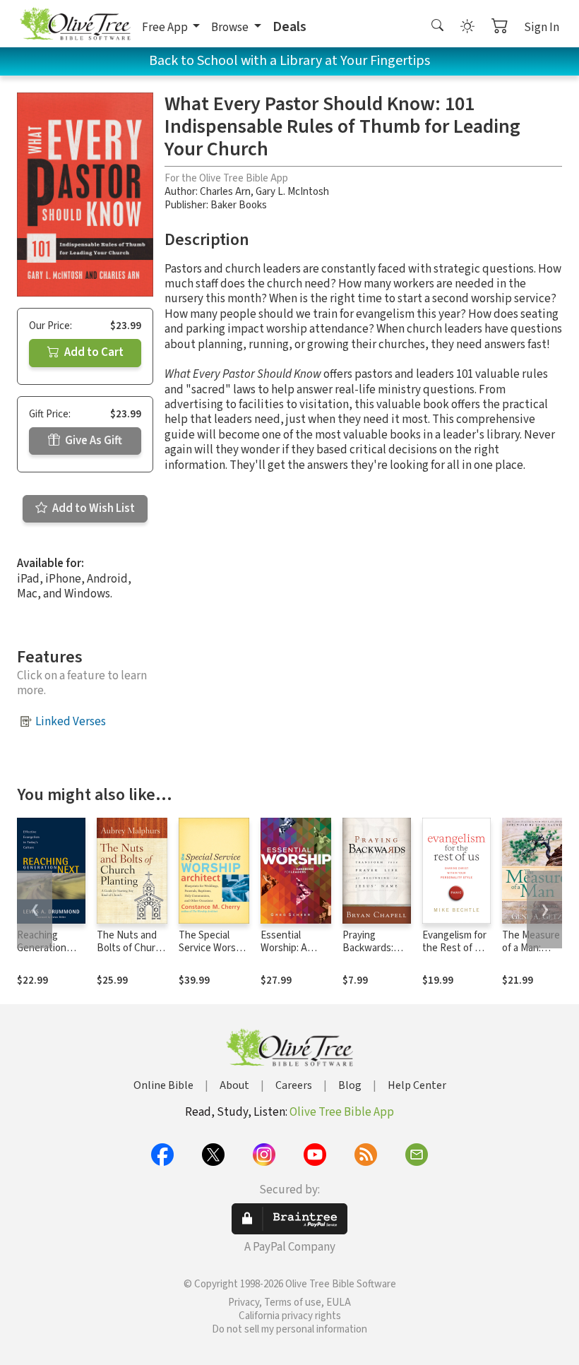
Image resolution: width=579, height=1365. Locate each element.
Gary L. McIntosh (292, 191)
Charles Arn (225, 191)
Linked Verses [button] (70, 721)
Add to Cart (93, 352)
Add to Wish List (92, 508)
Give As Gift (92, 440)
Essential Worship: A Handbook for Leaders (291, 955)
